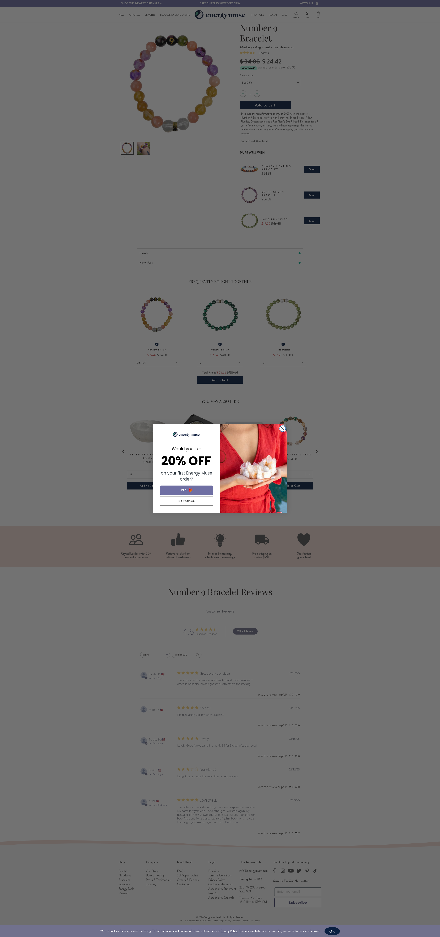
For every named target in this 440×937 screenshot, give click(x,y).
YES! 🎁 (186, 490)
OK (332, 931)
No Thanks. (186, 501)
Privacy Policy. (229, 931)
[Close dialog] (283, 429)
